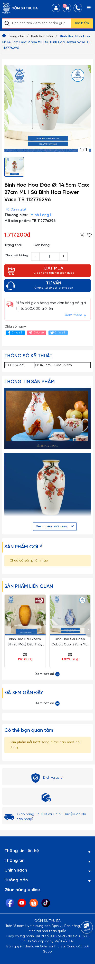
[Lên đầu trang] (81, 940)
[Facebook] (10, 903)
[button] (88, 630)
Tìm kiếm (82, 23)
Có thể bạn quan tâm (28, 730)
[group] (47, 108)
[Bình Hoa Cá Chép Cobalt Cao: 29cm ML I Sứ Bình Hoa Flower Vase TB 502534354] (70, 615)
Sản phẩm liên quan (28, 586)
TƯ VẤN (53, 285)
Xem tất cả (45, 674)
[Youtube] (22, 903)
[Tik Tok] (45, 903)
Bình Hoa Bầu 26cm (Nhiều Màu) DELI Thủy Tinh (25, 644)
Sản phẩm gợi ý (23, 547)
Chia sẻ (17, 332)
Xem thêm (74, 315)
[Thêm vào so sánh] (82, 234)
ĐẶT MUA (53, 270)
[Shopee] (33, 903)
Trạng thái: (13, 245)
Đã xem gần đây (23, 692)
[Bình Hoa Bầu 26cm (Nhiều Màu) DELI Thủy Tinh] (25, 615)
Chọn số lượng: (16, 255)
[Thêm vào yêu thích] (89, 234)
